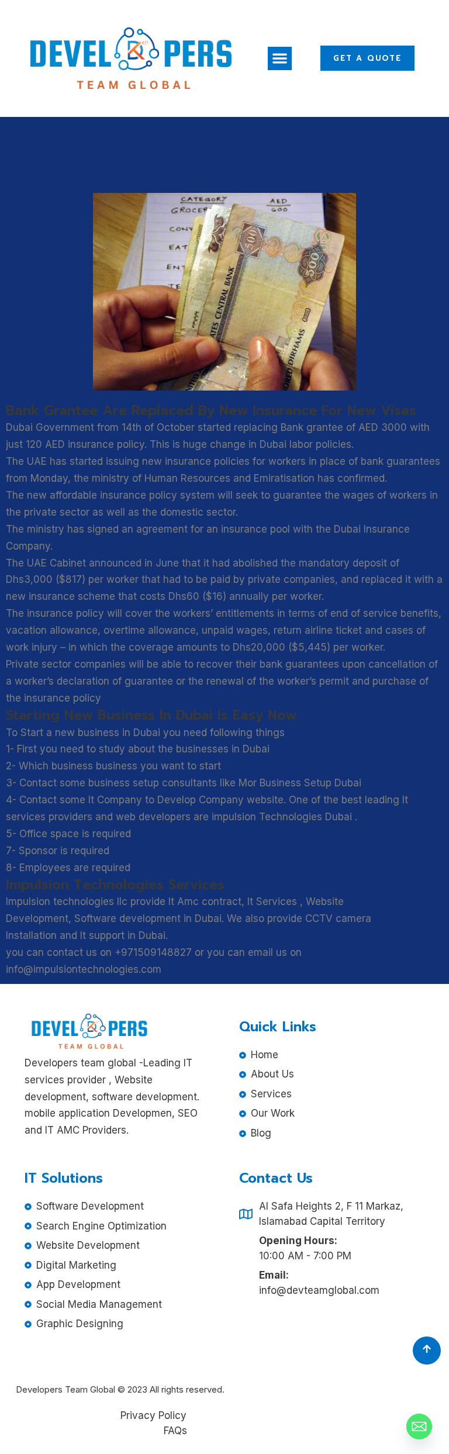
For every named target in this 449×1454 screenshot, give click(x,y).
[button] (279, 58)
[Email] (419, 1426)
